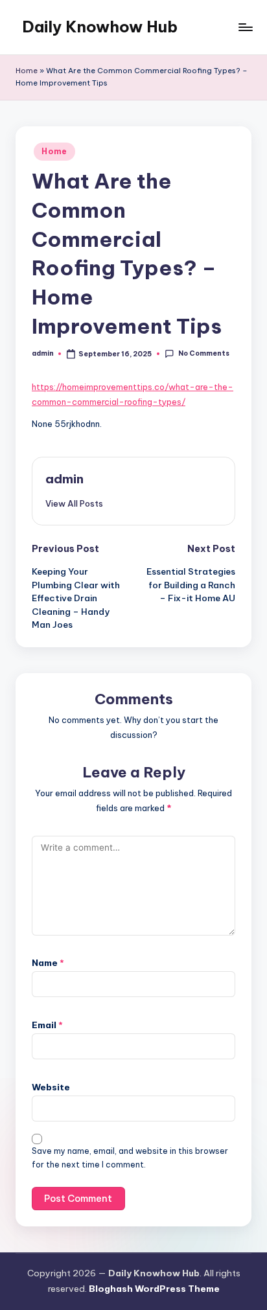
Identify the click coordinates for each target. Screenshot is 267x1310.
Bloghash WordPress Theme (154, 1288)
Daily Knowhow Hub (100, 26)
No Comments (203, 353)
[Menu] (244, 26)
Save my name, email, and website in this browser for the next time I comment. (130, 1157)
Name (48, 963)
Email (47, 1025)
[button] (74, 503)
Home (27, 70)
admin (64, 479)
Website (51, 1087)
